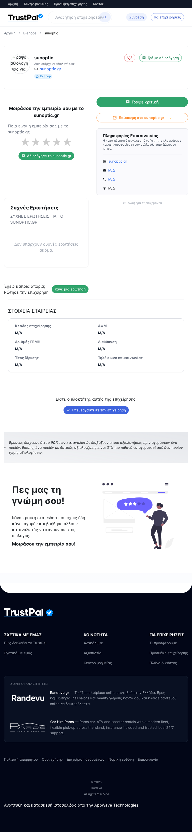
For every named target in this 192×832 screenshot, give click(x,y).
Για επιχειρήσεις (167, 17)
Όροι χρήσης (52, 759)
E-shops (29, 33)
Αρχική (13, 4)
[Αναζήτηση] (105, 17)
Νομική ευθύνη (121, 759)
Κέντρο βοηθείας (36, 4)
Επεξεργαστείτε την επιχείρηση (99, 410)
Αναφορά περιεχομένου (145, 203)
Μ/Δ (111, 170)
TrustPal (96, 788)
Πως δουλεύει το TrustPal (25, 643)
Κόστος (98, 4)
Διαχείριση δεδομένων (85, 759)
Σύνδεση (136, 17)
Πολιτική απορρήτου (21, 759)
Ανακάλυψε (93, 643)
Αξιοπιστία (93, 653)
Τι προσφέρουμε (163, 643)
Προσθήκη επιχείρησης (70, 4)
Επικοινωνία (148, 759)
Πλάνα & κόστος (163, 663)
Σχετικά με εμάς (18, 653)
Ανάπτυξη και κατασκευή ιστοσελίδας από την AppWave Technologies (71, 805)
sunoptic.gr (50, 68)
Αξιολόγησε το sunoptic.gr (49, 156)
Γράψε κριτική (145, 101)
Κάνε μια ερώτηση (70, 289)
